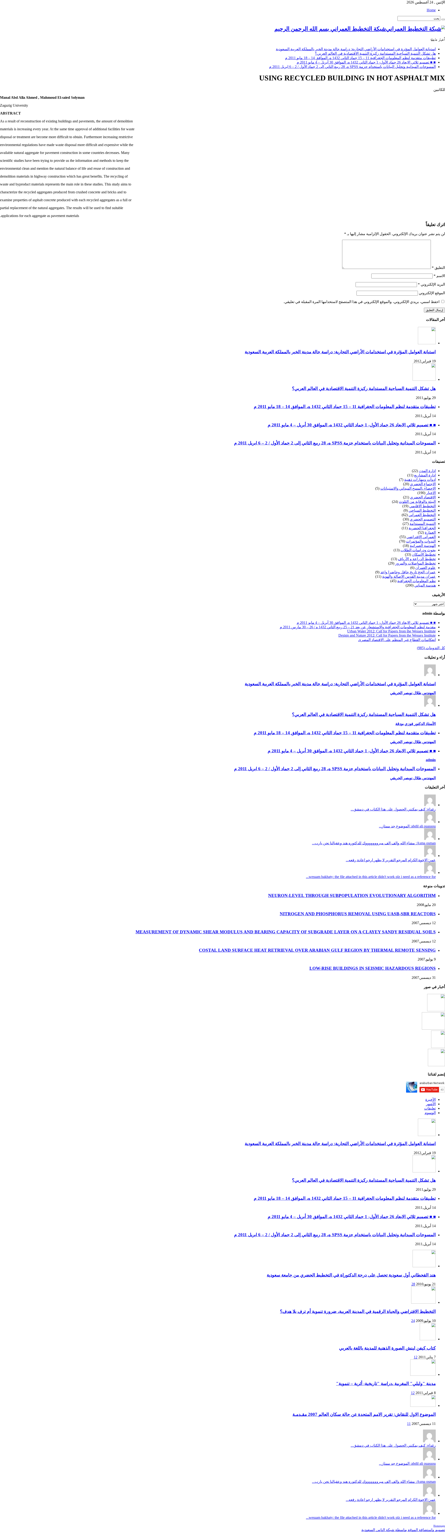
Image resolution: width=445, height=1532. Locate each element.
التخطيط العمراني (422, 515)
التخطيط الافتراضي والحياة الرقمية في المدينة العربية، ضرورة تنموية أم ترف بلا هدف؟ (358, 1311)
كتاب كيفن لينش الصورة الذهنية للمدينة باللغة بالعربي (387, 1348)
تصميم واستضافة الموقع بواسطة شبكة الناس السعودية (403, 1530)
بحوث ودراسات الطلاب (418, 550)
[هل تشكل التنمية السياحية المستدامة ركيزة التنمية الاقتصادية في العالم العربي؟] (433, 1028)
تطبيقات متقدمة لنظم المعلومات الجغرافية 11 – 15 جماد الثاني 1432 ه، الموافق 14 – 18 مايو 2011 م (360, 58)
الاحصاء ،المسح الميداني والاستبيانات (408, 488)
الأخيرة (430, 1099)
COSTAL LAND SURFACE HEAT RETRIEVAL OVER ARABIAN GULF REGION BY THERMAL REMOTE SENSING (317, 950)
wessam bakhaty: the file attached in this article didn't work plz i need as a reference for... (371, 877)
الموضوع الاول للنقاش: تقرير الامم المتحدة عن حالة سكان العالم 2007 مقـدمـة (364, 1414)
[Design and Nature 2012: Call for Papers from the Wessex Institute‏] (436, 1065)
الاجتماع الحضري (423, 484)
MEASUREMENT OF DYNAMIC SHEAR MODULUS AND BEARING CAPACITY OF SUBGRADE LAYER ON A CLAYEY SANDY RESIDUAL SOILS (286, 931)
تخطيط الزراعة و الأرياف (417, 559)
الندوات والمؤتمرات (421, 541)
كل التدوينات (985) (431, 648)
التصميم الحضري (423, 519)
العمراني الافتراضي (421, 537)
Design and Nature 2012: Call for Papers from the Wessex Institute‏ (387, 635)
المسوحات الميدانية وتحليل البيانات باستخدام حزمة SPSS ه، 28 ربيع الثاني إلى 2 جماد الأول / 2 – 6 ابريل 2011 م (352, 67)
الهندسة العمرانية (423, 546)
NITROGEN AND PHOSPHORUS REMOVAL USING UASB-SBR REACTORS (358, 913)
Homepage (439, 1526)
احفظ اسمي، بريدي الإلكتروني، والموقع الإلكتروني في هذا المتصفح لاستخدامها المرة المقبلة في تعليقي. (361, 302)
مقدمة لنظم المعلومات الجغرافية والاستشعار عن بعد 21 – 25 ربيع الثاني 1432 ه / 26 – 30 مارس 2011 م (358, 627)
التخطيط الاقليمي (422, 506)
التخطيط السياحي (422, 510)
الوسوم (430, 1113)
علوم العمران (425, 568)
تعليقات (430, 1108)
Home (431, 10)
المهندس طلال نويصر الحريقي (413, 693)
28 (413, 1284)
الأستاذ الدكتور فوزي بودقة (415, 724)
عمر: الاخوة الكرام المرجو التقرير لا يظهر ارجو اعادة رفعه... (391, 860)
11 (409, 1424)
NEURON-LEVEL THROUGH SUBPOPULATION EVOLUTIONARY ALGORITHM (352, 895)
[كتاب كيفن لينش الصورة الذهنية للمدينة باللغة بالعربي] (428, 1339)
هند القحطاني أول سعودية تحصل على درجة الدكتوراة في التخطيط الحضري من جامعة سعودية (351, 1275)
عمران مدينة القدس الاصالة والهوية (409, 576)
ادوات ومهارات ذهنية (420, 480)
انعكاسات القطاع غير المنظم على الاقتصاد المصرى (397, 640)
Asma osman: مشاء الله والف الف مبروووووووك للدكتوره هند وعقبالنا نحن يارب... (374, 843)
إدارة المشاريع (425, 475)
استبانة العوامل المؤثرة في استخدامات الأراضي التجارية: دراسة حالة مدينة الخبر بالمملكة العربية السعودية (356, 49)
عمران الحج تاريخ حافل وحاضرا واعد (408, 572)
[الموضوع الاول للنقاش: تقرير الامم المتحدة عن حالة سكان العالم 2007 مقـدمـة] (423, 1406)
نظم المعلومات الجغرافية (416, 581)
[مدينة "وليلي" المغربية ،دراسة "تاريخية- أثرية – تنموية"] (423, 1374)
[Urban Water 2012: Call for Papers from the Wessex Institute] (438, 1047)
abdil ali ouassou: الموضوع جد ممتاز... (407, 826)
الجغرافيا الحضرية (422, 528)
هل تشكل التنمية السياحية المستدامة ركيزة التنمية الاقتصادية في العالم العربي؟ (375, 53)
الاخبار (431, 493)
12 (415, 1357)
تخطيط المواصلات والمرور (415, 563)
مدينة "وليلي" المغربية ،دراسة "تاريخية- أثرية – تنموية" (386, 1383)
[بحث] (443, 19)
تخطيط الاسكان (424, 554)
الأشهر (431, 1104)
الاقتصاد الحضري (423, 497)
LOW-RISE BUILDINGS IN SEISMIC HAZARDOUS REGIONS (372, 968)
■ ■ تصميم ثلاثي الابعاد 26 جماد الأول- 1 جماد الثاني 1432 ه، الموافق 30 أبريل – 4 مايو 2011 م (366, 62)
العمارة (430, 532)
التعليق (438, 268)
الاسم (439, 276)
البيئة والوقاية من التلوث (417, 502)
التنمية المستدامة (423, 524)
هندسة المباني (425, 585)
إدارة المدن (427, 471)
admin (431, 760)
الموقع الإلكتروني (432, 293)
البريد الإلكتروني (431, 284)
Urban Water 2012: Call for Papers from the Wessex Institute (391, 631)
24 (413, 1321)
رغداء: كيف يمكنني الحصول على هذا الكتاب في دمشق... (393, 809)
